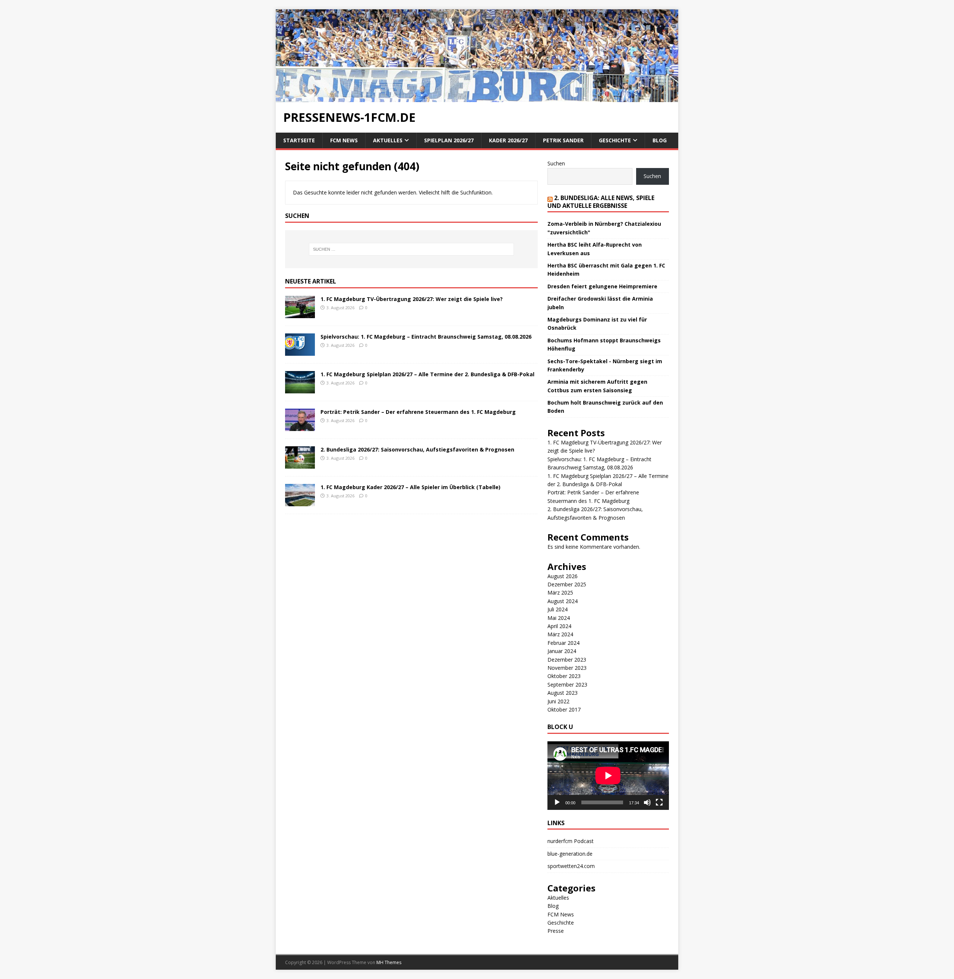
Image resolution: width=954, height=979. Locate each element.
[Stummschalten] (647, 802)
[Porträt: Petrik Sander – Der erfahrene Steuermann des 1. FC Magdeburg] (300, 426)
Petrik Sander (563, 140)
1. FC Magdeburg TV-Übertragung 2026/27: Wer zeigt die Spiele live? (411, 298)
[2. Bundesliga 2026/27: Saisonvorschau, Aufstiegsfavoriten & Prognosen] (300, 464)
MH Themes (388, 962)
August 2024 (562, 601)
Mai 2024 (558, 617)
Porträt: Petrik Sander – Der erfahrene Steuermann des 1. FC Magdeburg (418, 411)
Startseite (299, 140)
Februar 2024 (563, 642)
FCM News (344, 140)
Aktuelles (387, 140)
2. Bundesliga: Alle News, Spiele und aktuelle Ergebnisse (600, 202)
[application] (608, 775)
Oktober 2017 (564, 709)
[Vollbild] (659, 802)
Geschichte (615, 140)
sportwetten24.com (571, 865)
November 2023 (567, 667)
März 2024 (560, 634)
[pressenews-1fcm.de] (477, 97)
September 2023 (567, 684)
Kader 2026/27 (508, 140)
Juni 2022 (558, 701)
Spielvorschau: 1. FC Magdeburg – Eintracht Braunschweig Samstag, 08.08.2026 (425, 336)
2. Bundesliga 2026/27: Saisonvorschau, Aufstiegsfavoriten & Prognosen (417, 449)
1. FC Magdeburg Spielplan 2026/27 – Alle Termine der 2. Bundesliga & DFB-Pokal (427, 374)
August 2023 (562, 692)
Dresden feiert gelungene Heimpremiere (602, 286)
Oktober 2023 (564, 675)
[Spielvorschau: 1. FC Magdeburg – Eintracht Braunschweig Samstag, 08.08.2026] (300, 351)
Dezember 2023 (566, 659)
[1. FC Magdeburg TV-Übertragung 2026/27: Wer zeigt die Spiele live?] (300, 313)
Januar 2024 (561, 651)
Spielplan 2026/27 (449, 140)
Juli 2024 (557, 609)
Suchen (556, 163)
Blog (660, 140)
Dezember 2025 (566, 584)
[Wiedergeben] (557, 802)
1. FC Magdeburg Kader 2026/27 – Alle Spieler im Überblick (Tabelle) (410, 487)
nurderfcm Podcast (570, 841)
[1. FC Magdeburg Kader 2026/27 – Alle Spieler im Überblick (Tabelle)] (300, 501)
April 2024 (559, 626)
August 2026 (562, 576)
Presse (555, 930)
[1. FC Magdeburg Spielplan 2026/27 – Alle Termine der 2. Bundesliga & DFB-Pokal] (300, 388)
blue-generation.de (570, 853)
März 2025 (560, 592)
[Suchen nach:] (411, 249)
